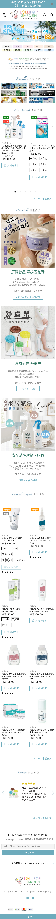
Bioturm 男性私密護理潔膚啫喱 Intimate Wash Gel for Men (41, 676)
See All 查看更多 (42, 198)
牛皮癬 (7, 46)
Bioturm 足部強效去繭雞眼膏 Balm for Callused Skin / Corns (13, 732)
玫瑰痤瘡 (17, 50)
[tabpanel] (28, 31)
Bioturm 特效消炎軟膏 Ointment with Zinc (10, 610)
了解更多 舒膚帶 (28, 388)
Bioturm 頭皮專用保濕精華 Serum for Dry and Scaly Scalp (40, 540)
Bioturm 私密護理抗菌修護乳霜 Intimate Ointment (41, 610)
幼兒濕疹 (28, 50)
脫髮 (49, 46)
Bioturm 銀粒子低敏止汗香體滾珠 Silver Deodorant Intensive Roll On (41, 732)
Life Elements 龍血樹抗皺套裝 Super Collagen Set (41, 147)
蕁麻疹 (49, 50)
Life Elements (35, 143)
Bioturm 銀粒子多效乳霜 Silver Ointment (11, 539)
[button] (4, 793)
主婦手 (38, 46)
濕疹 (28, 46)
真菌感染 (7, 50)
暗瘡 (17, 46)
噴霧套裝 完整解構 (28, 480)
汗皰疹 (38, 50)
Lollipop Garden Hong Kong (24, 14)
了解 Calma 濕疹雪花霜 (28, 297)
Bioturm (4, 535)
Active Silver (6, 143)
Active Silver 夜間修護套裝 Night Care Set (12, 147)
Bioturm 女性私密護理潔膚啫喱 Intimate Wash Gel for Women (13, 676)
